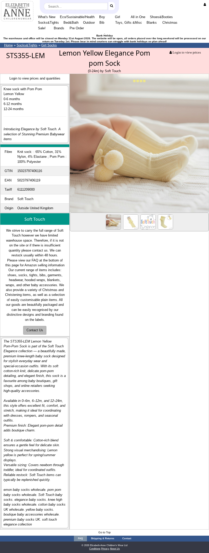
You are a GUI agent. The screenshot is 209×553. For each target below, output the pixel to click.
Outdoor (89, 22)
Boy (102, 17)
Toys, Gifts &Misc (128, 22)
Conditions (94, 548)
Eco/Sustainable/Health (77, 17)
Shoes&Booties (161, 17)
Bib (101, 22)
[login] (206, 4)
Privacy (105, 548)
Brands (59, 28)
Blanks (152, 22)
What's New (46, 17)
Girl (117, 17)
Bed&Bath (71, 22)
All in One (138, 17)
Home (8, 45)
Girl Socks (49, 45)
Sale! (42, 28)
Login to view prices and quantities (34, 78)
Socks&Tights (48, 22)
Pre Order (77, 28)
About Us (115, 548)
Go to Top (104, 532)
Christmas (169, 22)
